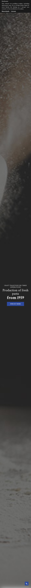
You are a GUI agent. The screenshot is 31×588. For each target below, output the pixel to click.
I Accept (13, 11)
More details (5, 11)
